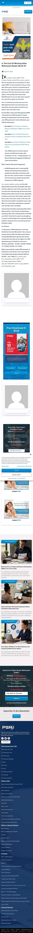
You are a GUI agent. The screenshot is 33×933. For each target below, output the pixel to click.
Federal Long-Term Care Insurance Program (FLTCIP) (13, 885)
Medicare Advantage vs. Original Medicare (10, 895)
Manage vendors (5, 466)
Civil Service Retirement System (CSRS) (10, 797)
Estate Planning (4, 917)
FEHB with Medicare (5, 869)
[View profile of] (16, 297)
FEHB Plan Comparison (6, 860)
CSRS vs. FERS (4, 806)
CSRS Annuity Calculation (7, 800)
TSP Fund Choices (5, 756)
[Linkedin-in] (9, 738)
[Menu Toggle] (3, 3)
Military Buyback (5, 828)
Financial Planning (7, 907)
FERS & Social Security (6, 793)
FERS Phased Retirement (7, 816)
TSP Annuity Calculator (6, 778)
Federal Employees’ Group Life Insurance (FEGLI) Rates (14, 898)
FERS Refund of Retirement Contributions (10, 819)
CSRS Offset (4, 803)
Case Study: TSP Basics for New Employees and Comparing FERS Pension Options (17, 144)
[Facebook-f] (2, 738)
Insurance (4, 854)
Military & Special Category (10, 825)
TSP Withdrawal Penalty (6, 771)
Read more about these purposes (24, 466)
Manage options (16, 475)
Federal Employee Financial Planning (9, 910)
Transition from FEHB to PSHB (8, 879)
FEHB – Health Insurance (7, 857)
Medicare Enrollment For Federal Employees (11, 866)
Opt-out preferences (12, 478)
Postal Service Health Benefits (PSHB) (10, 876)
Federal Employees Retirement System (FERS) (12, 784)
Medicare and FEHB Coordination (8, 891)
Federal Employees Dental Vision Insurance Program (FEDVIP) (15, 901)
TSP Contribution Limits (6, 752)
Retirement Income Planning (7, 913)
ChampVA (3, 835)
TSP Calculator (4, 775)
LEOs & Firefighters (5, 847)
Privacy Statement (21, 478)
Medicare (3, 863)
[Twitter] (5, 738)
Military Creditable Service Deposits (9, 831)
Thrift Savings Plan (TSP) (9, 746)
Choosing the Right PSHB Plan (8, 882)
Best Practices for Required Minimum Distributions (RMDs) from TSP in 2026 (17, 129)
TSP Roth (3, 762)
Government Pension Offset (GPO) (9, 822)
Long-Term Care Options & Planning (9, 888)
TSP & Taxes (4, 765)
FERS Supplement (5, 790)
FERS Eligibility (4, 813)
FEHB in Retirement (5, 872)
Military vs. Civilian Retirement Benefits (10, 841)
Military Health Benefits (6, 844)
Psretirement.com (24, 732)
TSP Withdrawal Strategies (7, 759)
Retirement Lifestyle (6, 923)
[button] (30, 454)
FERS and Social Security (7, 809)
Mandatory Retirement (6, 850)
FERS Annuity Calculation (7, 787)
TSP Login (3, 768)
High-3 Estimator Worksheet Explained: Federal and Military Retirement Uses (17, 137)
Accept (17, 470)
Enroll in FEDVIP (5, 904)
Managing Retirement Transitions (8, 920)
